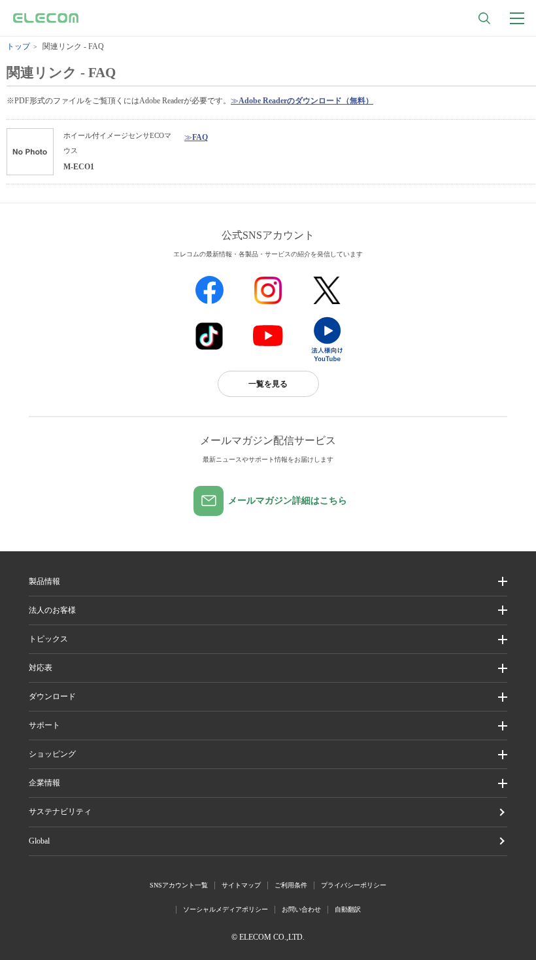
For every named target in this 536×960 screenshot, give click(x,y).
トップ (18, 46)
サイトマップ (241, 885)
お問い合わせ (301, 909)
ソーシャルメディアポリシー (225, 909)
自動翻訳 (348, 909)
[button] (268, 639)
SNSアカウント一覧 (179, 885)
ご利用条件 (291, 885)
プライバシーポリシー (353, 885)
